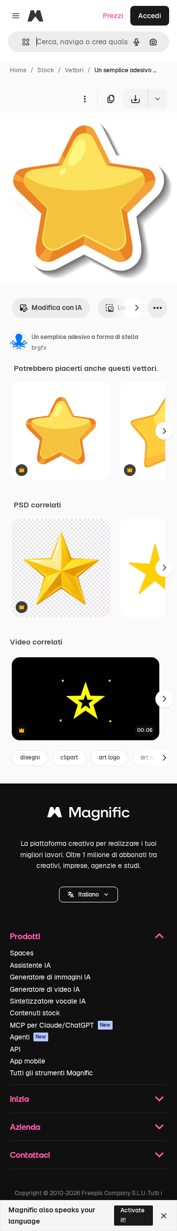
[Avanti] (137, 308)
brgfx (39, 348)
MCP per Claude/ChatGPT (60, 1025)
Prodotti (25, 936)
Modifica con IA (56, 307)
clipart (69, 757)
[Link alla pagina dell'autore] (19, 343)
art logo (109, 757)
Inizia (19, 1098)
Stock (45, 70)
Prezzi (113, 15)
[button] (88, 894)
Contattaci (30, 1154)
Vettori (74, 70)
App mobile (27, 1061)
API (15, 1049)
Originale (65, 131)
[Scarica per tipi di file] (157, 99)
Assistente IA (30, 965)
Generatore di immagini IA (50, 977)
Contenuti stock (35, 1012)
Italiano (88, 894)
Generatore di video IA (45, 989)
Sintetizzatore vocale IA (48, 1001)
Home (18, 70)
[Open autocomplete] (21, 42)
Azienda (25, 1126)
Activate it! (132, 1215)
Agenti (28, 1037)
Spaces (21, 953)
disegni (30, 757)
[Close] (164, 1216)
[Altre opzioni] (84, 99)
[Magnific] (88, 814)
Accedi (149, 15)
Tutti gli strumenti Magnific (51, 1072)
